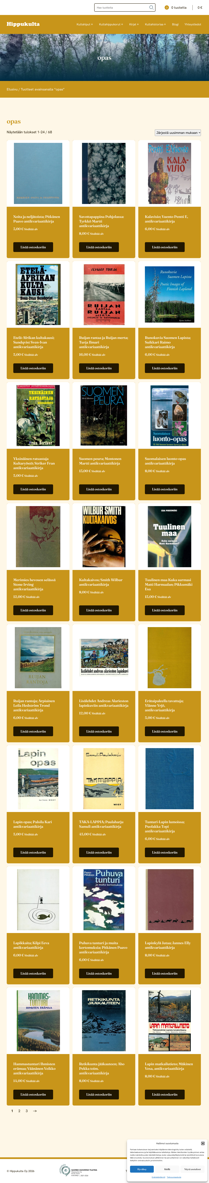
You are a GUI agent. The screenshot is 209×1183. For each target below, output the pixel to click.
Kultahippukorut (109, 24)
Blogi (175, 24)
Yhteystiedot (193, 24)
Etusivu (12, 89)
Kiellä (167, 1169)
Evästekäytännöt (158, 1177)
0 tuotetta (186, 7)
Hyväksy (142, 1169)
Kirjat (132, 24)
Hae (151, 7)
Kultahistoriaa (154, 24)
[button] (202, 1143)
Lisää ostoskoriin (33, 247)
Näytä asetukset (192, 1169)
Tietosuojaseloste (174, 1177)
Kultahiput (83, 24)
